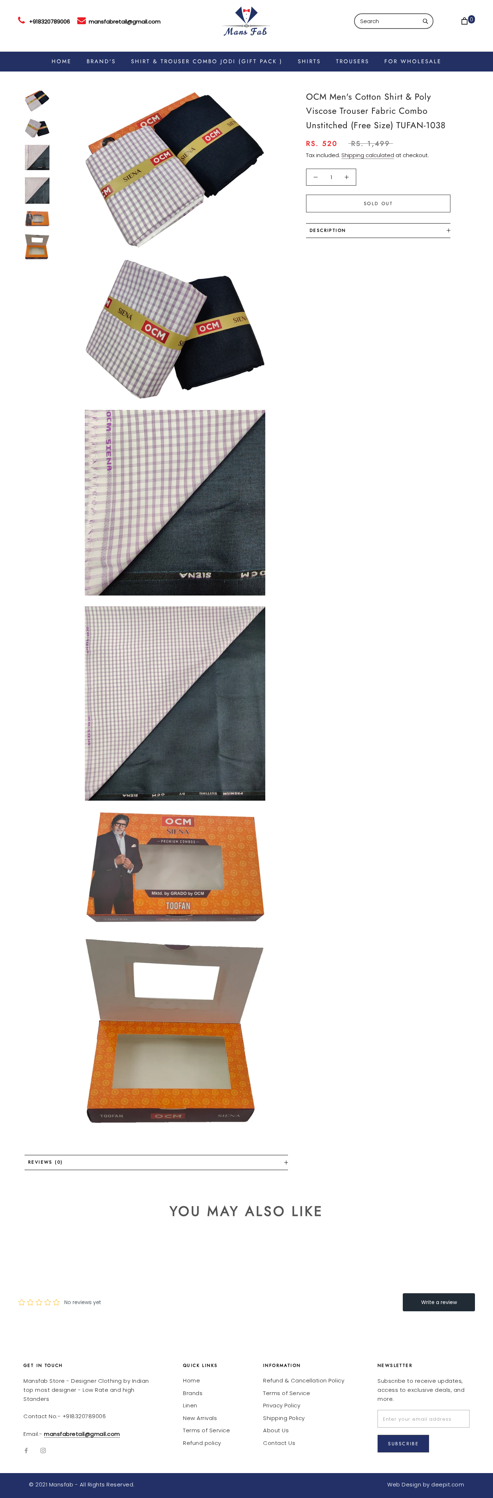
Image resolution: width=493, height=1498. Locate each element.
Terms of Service (206, 1430)
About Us (276, 1430)
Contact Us (279, 1443)
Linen (190, 1405)
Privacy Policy (281, 1405)
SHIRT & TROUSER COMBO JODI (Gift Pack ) (207, 61)
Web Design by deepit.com (425, 1484)
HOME (61, 61)
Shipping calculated (367, 155)
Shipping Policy (284, 1418)
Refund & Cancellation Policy (303, 1380)
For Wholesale (412, 61)
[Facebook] (26, 1450)
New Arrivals (200, 1418)
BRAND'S (101, 61)
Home (191, 1380)
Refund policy (202, 1443)
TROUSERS (352, 61)
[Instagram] (43, 1450)
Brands (192, 1393)
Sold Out (378, 203)
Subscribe (403, 1443)
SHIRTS (309, 61)
